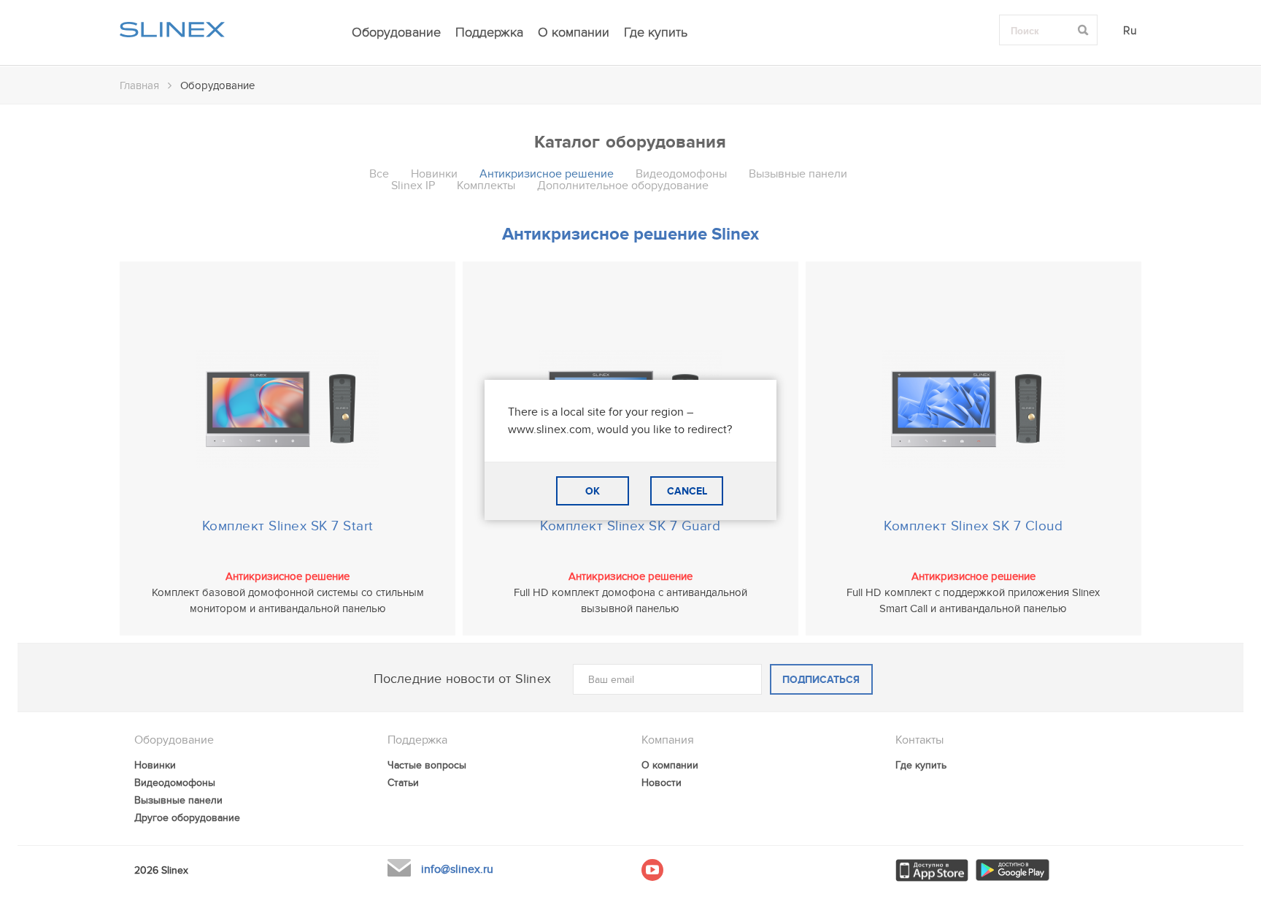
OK (592, 491)
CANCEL (687, 491)
